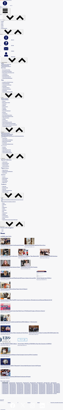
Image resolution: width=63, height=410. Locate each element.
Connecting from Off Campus (6, 84)
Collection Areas (4, 161)
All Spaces (3, 101)
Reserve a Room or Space (6, 102)
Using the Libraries (4, 62)
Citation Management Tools (6, 149)
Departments (4, 210)
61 (35, 389)
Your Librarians (4, 90)
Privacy (54, 402)
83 (20, 392)
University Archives (5, 164)
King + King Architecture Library (7, 115)
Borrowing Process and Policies (7, 71)
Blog (3, 205)
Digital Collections (5, 170)
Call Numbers (4, 109)
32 (57, 385)
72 (57, 390)
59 (20, 389)
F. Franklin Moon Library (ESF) (7, 126)
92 (27, 393)
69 (35, 390)
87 (49, 392)
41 (5, 387)
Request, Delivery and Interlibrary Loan (8, 72)
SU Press (3, 218)
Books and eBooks (5, 178)
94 (42, 393)
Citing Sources (4, 148)
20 (27, 384)
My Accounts (13, 56)
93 (35, 393)
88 (57, 392)
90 (13, 393)
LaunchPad (4, 119)
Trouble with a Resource (6, 87)
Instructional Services (5, 75)
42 (13, 387)
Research (2, 132)
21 (35, 384)
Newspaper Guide (5, 187)
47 (49, 387)
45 (35, 387)
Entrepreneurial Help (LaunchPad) (7, 91)
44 (27, 387)
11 (20, 383)
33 (5, 386)
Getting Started (4, 138)
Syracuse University (4, 28)
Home (3, 229)
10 (12, 383)
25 (5, 385)
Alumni (2, 24)
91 (20, 393)
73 (5, 391)
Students (2, 21)
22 (42, 384)
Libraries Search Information (6, 89)
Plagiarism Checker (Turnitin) (6, 151)
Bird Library (4, 112)
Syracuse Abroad (5, 120)
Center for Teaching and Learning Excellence (9, 123)
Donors (2, 26)
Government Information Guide (7, 190)
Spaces (2, 97)
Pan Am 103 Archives (5, 163)
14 (42, 383)
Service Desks (4, 86)
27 (20, 385)
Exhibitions (4, 105)
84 (27, 392)
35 (20, 386)
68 (27, 390)
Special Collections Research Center (7, 116)
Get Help (12, 45)
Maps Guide (4, 189)
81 (5, 392)
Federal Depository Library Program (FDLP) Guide (9, 219)
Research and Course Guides (6, 141)
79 (49, 391)
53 (35, 388)
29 (35, 385)
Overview (3, 176)
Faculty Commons (5, 106)
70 (42, 390)
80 (57, 391)
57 (5, 389)
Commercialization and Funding (7, 152)
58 (13, 389)
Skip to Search (1, 0)
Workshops (4, 147)
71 (49, 390)
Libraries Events (4, 212)
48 (57, 387)
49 (5, 388)
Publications (4, 204)
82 (13, 392)
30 (42, 385)
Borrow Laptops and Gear (6, 69)
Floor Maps (4, 108)
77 (35, 391)
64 (57, 389)
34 (13, 386)
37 (35, 386)
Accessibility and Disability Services (7, 82)
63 (49, 389)
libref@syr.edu (2, 400)
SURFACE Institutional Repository (7, 171)
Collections (3, 158)
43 (20, 387)
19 (20, 384)
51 (20, 388)
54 (42, 388)
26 (13, 385)
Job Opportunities (5, 215)
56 (57, 388)
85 (35, 392)
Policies (3, 203)
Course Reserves (4, 74)
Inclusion (3, 208)
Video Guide (4, 186)
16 (56, 383)
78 (42, 391)
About (2, 197)
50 (13, 388)
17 (5, 384)
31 (49, 385)
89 (5, 393)
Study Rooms (4, 103)
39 (49, 386)
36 (27, 386)
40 (57, 386)
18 (13, 384)
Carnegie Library (4, 113)
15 (49, 383)
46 (42, 387)
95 (49, 393)
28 (27, 385)
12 (27, 383)
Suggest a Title (4, 182)
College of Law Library (5, 117)
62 (42, 389)
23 (49, 384)
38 (42, 386)
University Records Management (7, 78)
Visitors (2, 25)
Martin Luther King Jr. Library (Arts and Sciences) (9, 124)
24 (57, 384)
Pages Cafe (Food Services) (6, 110)
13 (34, 383)
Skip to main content (9, 0)
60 (27, 389)
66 (13, 390)
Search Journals (4, 179)
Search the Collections (5, 166)
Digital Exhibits (4, 172)
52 (27, 388)
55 (49, 388)
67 (20, 390)
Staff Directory (4, 207)
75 (20, 391)
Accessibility (57, 402)
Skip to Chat (5, 0)
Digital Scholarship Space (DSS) (7, 122)
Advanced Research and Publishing (7, 139)
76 (27, 391)
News (3, 211)
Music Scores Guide (5, 191)
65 (5, 390)
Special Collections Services (6, 76)
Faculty (2, 22)
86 (42, 392)
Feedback (12, 51)
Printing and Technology (5, 83)
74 (13, 391)
